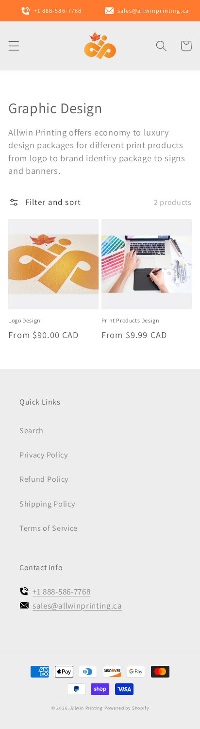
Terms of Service (48, 528)
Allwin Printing (86, 708)
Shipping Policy (47, 504)
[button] (13, 46)
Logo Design (24, 320)
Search (31, 430)
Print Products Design (130, 320)
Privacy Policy (43, 455)
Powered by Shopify (126, 708)
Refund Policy (43, 479)
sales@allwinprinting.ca (77, 605)
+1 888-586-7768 (61, 591)
